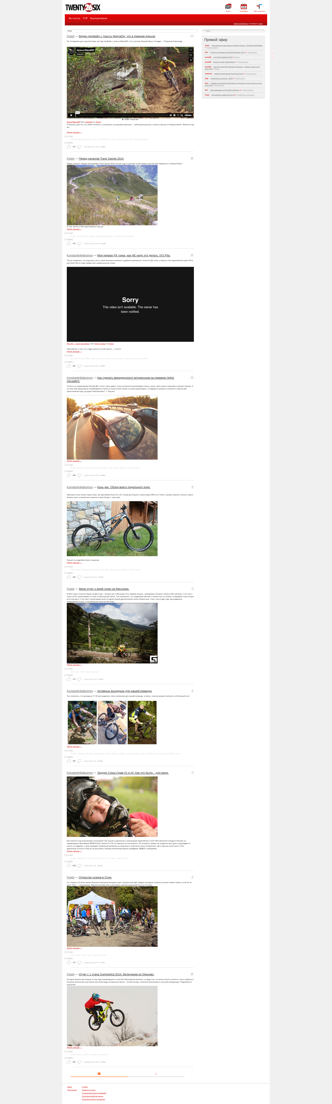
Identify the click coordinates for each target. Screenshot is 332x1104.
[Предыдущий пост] (272, 53)
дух (113, 858)
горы (112, 139)
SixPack (127, 358)
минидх (136, 468)
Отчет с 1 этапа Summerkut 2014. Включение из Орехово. (116, 974)
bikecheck (87, 570)
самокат (93, 1054)
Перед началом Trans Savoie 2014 (101, 158)
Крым (88, 672)
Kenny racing (162, 754)
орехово (85, 1054)
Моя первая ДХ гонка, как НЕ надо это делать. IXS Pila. (133, 255)
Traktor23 (208, 74)
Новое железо (212, 48)
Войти (69, 1087)
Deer (207, 83)
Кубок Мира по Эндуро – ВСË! (222, 78)
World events (252, 52)
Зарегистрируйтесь (241, 24)
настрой (95, 672)
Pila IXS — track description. (78, 344)
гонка (79, 1054)
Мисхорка (75, 672)
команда (129, 754)
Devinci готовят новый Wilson (224, 62)
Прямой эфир (215, 40)
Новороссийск (121, 139)
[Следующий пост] (272, 57)
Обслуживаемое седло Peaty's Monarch (224, 90)
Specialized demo (85, 139)
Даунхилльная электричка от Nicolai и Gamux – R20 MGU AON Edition (237, 46)
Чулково (89, 754)
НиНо (73, 468)
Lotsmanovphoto (141, 139)
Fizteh (70, 36)
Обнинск (81, 754)
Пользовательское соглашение (93, 1099)
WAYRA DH (104, 139)
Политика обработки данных (92, 1096)
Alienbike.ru (150, 754)
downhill (74, 139)
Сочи (73, 955)
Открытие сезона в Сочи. (95, 877)
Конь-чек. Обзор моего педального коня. (123, 487)
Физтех (135, 358)
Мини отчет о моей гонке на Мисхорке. (104, 588)
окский (86, 468)
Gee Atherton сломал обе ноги (222, 95)
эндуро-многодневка (104, 236)
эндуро (92, 236)
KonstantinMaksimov (80, 255)
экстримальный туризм (124, 236)
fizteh (130, 139)
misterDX (89, 122)
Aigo (206, 78)
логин (260, 24)
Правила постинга (88, 1090)
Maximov (100, 358)
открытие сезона (99, 955)
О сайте (85, 1087)
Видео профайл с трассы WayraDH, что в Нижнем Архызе (117, 36)
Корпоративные (98, 18)
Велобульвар (99, 754)
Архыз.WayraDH (73, 122)
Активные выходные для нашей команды (124, 691)
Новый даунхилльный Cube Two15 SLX (228, 74)
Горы (89, 955)
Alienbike (85, 358)
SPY (206, 52)
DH (72, 358)
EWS (73, 570)
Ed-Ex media (100, 344)
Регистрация (72, 1090)
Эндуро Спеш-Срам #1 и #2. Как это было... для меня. (133, 772)
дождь (142, 754)
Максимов (94, 468)
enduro (79, 570)
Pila (79, 358)
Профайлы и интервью (245, 95)
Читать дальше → (74, 132)
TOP (85, 18)
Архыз (96, 139)
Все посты (74, 18)
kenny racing (110, 358)
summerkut (103, 1054)
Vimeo (98, 122)
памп (108, 754)
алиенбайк (143, 358)
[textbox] (132, 31)
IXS (75, 358)
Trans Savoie (82, 236)
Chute (207, 46)
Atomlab (119, 358)
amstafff (208, 57)
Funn (178, 754)
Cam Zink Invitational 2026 (222, 57)
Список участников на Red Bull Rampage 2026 (227, 52)
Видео (237, 57)
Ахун (78, 955)
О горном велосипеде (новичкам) (94, 1093)
